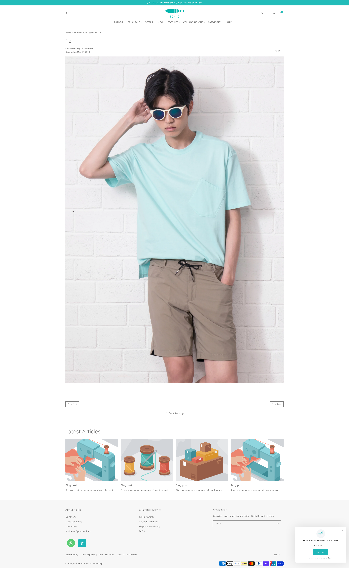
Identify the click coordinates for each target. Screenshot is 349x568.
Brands (118, 22)
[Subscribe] (278, 524)
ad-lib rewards (146, 516)
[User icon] (274, 13)
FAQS (142, 531)
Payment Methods (149, 521)
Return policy (71, 554)
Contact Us (71, 526)
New (160, 22)
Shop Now (197, 2)
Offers (149, 22)
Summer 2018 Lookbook (85, 32)
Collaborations (193, 22)
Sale (229, 22)
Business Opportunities (78, 531)
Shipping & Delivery (149, 526)
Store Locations (73, 521)
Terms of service (106, 554)
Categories (215, 22)
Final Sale (134, 22)
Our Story (70, 516)
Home (68, 32)
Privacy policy (88, 554)
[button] (67, 13)
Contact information (127, 554)
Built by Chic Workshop (92, 563)
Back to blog (176, 413)
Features (173, 22)
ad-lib (76, 563)
